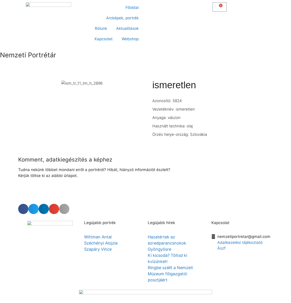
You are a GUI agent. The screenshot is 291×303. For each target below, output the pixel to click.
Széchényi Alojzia (101, 243)
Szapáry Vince (98, 249)
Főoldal (132, 7)
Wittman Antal (98, 237)
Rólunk (101, 28)
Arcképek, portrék (122, 18)
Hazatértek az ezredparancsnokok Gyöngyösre (167, 243)
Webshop (130, 39)
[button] (151, 6)
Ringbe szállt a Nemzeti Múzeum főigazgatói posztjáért (170, 273)
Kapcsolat (104, 39)
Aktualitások (127, 28)
